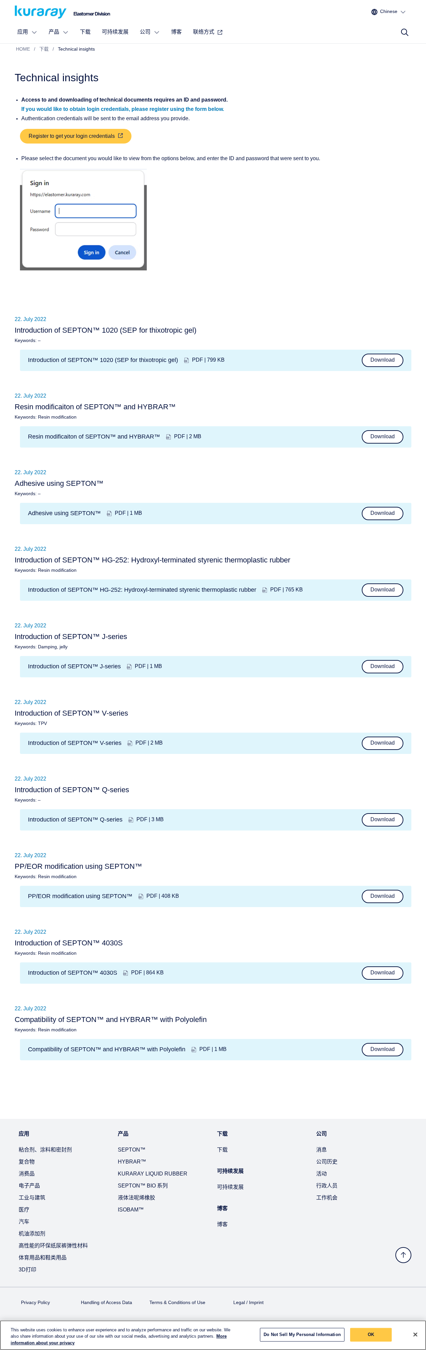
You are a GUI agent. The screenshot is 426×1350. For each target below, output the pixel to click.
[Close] (415, 1334)
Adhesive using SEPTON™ (64, 513)
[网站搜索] (404, 32)
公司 (145, 32)
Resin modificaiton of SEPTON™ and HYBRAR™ (94, 437)
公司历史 (326, 1162)
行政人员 (326, 1186)
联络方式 (203, 32)
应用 (22, 32)
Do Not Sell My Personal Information (302, 1334)
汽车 (24, 1222)
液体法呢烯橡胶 (136, 1198)
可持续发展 (115, 32)
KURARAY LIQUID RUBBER (152, 1174)
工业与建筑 (32, 1198)
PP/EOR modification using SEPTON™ (80, 896)
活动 (321, 1174)
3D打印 (27, 1270)
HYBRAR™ (132, 1162)
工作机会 (326, 1198)
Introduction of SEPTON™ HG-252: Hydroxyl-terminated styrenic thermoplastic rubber (142, 590)
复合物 (27, 1162)
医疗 (24, 1210)
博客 (176, 32)
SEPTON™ (131, 1150)
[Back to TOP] (403, 1255)
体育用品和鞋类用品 (43, 1258)
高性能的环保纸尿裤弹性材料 (53, 1246)
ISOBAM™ (131, 1210)
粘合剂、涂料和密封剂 (45, 1150)
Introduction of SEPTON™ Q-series (75, 820)
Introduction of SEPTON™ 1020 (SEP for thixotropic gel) (103, 360)
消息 (321, 1150)
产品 (54, 32)
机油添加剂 (32, 1234)
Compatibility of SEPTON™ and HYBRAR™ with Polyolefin (106, 1049)
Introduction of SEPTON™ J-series (74, 666)
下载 (85, 32)
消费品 (27, 1174)
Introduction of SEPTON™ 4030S (72, 973)
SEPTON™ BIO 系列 (143, 1186)
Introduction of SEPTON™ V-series (74, 743)
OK (371, 1334)
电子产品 (29, 1186)
